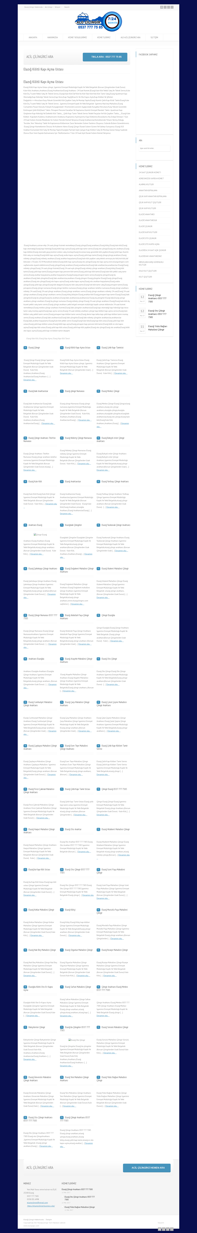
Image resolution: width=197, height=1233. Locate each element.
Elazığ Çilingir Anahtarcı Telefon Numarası (40, 439)
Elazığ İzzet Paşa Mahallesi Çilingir (111, 871)
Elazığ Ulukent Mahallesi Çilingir (115, 568)
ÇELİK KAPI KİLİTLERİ (147, 208)
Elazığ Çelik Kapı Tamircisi (112, 347)
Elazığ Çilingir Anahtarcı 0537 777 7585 (75, 1119)
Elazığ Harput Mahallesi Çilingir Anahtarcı (39, 831)
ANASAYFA (33, 37)
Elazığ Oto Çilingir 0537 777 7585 (74, 871)
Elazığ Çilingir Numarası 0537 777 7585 (40, 617)
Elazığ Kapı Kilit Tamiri (61, 338)
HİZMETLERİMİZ (103, 37)
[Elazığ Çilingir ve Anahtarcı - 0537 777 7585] (98, 32)
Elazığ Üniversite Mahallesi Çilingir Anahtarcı (37, 1079)
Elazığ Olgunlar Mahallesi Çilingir (79, 949)
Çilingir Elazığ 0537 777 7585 (114, 789)
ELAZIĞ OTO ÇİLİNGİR (147, 238)
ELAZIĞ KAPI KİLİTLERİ (148, 232)
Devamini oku (29, 380)
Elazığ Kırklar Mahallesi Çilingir (41, 909)
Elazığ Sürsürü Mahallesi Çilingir (115, 1027)
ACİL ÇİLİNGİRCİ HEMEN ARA (148, 1168)
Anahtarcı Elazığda (36, 658)
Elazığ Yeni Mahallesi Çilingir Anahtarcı (74, 1079)
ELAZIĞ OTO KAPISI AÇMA (149, 244)
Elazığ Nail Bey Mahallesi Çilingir (42, 949)
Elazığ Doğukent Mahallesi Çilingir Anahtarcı (77, 570)
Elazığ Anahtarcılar (73, 481)
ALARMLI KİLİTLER (146, 184)
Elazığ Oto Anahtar (73, 829)
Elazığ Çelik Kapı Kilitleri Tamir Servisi (112, 747)
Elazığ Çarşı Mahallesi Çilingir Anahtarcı (74, 704)
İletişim (57, 7)
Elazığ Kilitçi (70, 909)
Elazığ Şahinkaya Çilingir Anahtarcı (43, 568)
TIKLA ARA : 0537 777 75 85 (106, 57)
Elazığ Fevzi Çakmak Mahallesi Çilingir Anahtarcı (39, 790)
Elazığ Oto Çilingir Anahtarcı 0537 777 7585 (38, 1119)
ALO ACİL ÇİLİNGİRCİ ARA (130, 37)
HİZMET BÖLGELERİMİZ (77, 37)
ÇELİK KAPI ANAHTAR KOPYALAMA (153, 196)
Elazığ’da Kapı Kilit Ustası (39, 869)
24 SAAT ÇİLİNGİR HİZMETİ (150, 172)
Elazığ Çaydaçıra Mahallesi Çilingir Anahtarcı (40, 747)
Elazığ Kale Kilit (32, 338)
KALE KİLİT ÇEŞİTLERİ (148, 271)
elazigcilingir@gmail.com (37, 1202)
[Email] (161, 7)
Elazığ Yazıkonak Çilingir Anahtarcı (116, 525)
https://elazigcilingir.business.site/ (41, 1206)
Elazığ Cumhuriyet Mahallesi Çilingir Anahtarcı (38, 704)
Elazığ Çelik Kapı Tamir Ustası (77, 789)
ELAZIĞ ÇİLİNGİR (145, 226)
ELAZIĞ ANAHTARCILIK (148, 220)
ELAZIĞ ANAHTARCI (147, 214)
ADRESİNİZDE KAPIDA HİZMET (151, 178)
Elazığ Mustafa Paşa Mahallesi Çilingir (112, 911)
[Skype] (172, 7)
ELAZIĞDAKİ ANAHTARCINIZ (150, 256)
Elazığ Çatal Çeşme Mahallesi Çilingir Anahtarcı (112, 704)
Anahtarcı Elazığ (35, 525)
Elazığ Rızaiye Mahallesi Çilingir (115, 949)
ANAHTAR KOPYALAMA (148, 190)
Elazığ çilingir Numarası (74, 391)
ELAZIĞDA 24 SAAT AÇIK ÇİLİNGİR (152, 250)
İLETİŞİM (154, 37)
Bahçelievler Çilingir (37, 1027)
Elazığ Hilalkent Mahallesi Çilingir (116, 829)
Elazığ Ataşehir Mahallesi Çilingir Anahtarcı (76, 660)
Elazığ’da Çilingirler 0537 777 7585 (75, 1029)
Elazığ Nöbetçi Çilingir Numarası (78, 437)
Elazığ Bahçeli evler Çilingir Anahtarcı (110, 439)
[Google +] (168, 7)
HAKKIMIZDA (52, 37)
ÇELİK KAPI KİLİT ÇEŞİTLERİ (150, 202)
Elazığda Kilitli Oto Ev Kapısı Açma (38, 988)
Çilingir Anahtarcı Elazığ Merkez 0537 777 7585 (112, 988)
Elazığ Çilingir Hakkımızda (33, 7)
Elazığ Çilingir (34, 347)
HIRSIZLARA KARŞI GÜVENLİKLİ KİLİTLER (151, 263)
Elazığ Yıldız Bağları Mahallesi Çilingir (112, 1079)
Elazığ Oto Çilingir (109, 658)
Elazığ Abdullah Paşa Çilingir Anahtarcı (74, 617)
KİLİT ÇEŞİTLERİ (145, 277)
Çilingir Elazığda (108, 615)
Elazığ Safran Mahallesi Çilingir (78, 986)
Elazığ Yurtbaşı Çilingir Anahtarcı (115, 481)
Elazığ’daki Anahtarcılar (38, 391)
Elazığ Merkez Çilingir (110, 391)
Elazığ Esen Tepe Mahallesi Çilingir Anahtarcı (74, 747)
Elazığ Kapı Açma (45, 338)
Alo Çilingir (48, 7)
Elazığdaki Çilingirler (73, 525)
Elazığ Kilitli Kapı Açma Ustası (77, 347)
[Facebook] (165, 7)
